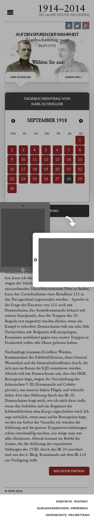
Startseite (64, 501)
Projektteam (78, 515)
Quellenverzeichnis (53, 508)
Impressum (79, 508)
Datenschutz (56, 515)
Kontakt (80, 501)
